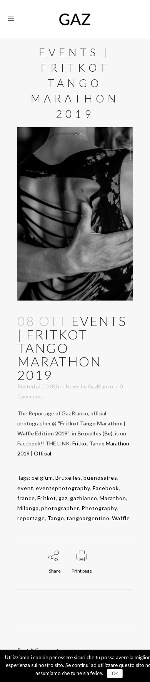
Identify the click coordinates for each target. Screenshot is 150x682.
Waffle (121, 518)
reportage (31, 518)
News (73, 386)
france (26, 498)
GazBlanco (100, 386)
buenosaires (100, 477)
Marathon (113, 498)
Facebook (106, 488)
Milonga (28, 508)
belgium (42, 477)
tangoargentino (88, 518)
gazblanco (83, 498)
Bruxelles (68, 477)
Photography (99, 508)
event (25, 488)
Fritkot (46, 498)
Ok (115, 673)
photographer (60, 508)
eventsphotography (63, 488)
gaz (63, 498)
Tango (55, 518)
